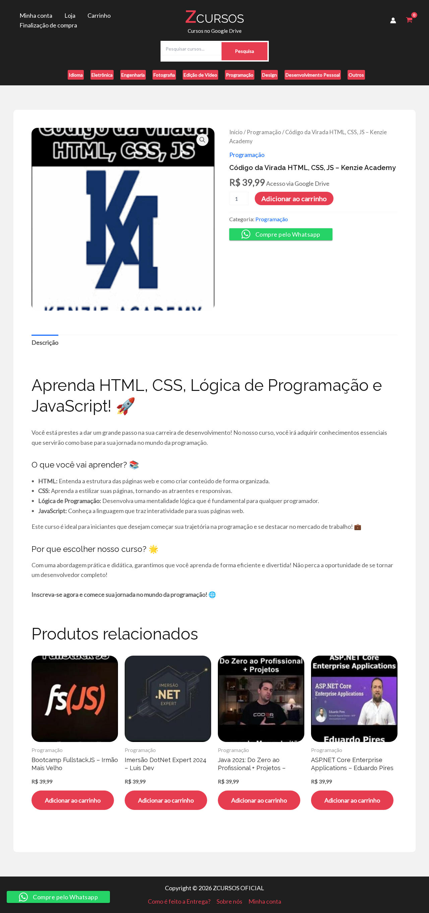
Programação (239, 75)
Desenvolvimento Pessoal (313, 75)
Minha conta (35, 15)
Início (236, 132)
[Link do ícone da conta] (393, 20)
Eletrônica (102, 75)
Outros (356, 75)
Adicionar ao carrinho (294, 198)
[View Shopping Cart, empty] (409, 20)
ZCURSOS (214, 16)
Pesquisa (244, 51)
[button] (202, 140)
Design (269, 75)
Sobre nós (229, 901)
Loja (69, 15)
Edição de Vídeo (200, 75)
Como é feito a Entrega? (179, 901)
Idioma (76, 75)
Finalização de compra (48, 25)
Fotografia (164, 75)
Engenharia (133, 75)
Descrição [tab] (45, 342)
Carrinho (99, 15)
